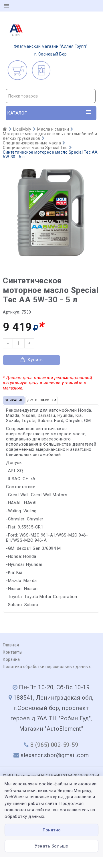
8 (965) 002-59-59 (54, 744)
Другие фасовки (41, 400)
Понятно (52, 830)
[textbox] (50, 96)
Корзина (11, 659)
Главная (11, 645)
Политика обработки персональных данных (47, 666)
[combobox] (51, 96)
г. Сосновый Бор (51, 50)
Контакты (12, 652)
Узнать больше (51, 846)
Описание (14, 400)
